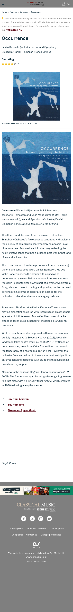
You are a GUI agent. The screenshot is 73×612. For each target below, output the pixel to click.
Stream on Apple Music (22, 410)
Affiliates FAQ (14, 29)
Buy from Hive (16, 404)
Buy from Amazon (18, 399)
